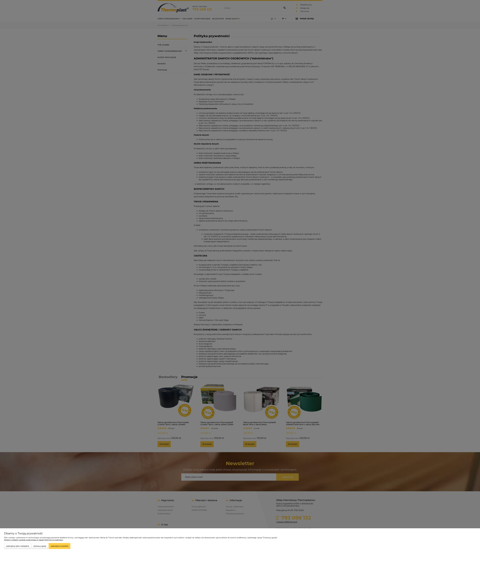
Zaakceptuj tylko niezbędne (17, 546)
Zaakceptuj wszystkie (59, 546)
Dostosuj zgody (40, 546)
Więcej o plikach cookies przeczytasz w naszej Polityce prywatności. (33, 540)
